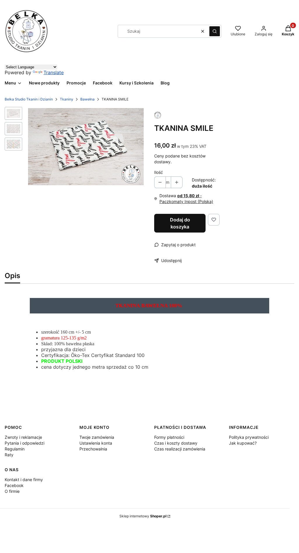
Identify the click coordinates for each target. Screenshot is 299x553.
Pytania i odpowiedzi (24, 443)
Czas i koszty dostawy (175, 443)
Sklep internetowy (142, 516)
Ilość (158, 172)
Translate (54, 72)
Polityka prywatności (249, 437)
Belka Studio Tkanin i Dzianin (29, 99)
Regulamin (15, 448)
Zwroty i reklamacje (23, 437)
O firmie (12, 491)
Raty (9, 454)
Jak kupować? (243, 443)
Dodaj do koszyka (180, 223)
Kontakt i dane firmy (24, 479)
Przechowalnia (93, 448)
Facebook (14, 485)
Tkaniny (66, 99)
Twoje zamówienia (96, 437)
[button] (214, 31)
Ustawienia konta (95, 443)
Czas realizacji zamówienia (179, 448)
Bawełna (87, 99)
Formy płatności (169, 437)
